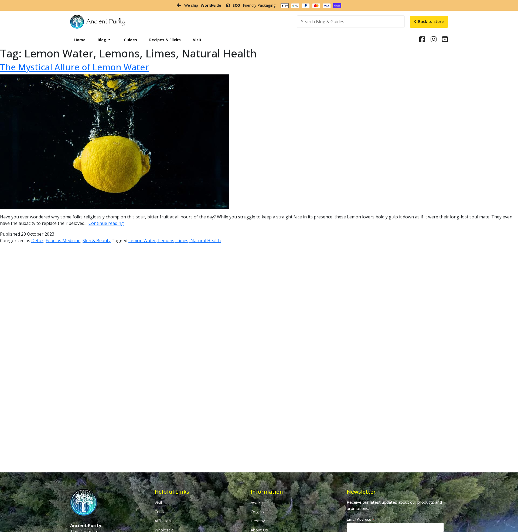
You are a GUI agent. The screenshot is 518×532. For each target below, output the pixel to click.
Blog (102, 39)
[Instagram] (422, 40)
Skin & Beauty (97, 240)
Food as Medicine (63, 240)
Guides (130, 39)
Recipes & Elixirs (165, 39)
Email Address (360, 519)
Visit (197, 39)
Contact (162, 511)
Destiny (258, 520)
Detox (37, 240)
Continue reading (106, 223)
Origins (257, 511)
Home (80, 39)
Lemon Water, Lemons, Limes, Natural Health (174, 240)
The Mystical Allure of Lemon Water (74, 67)
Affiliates (163, 520)
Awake (257, 502)
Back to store (431, 21)
